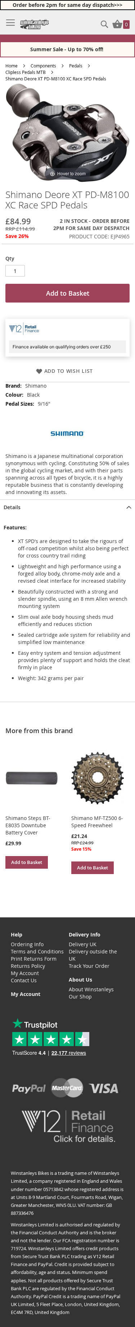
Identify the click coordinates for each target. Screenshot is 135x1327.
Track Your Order (89, 965)
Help (16, 934)
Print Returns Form (34, 958)
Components (43, 66)
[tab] (67, 506)
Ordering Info (27, 944)
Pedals (75, 66)
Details (12, 507)
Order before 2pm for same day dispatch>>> (67, 4)
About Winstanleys (91, 989)
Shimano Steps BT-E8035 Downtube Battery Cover (27, 825)
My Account (25, 973)
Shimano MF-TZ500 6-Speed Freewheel (97, 822)
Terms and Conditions (37, 951)
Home (11, 66)
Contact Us (24, 980)
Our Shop (80, 996)
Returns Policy (28, 965)
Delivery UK (82, 944)
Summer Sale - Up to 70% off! (67, 49)
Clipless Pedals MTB (25, 72)
